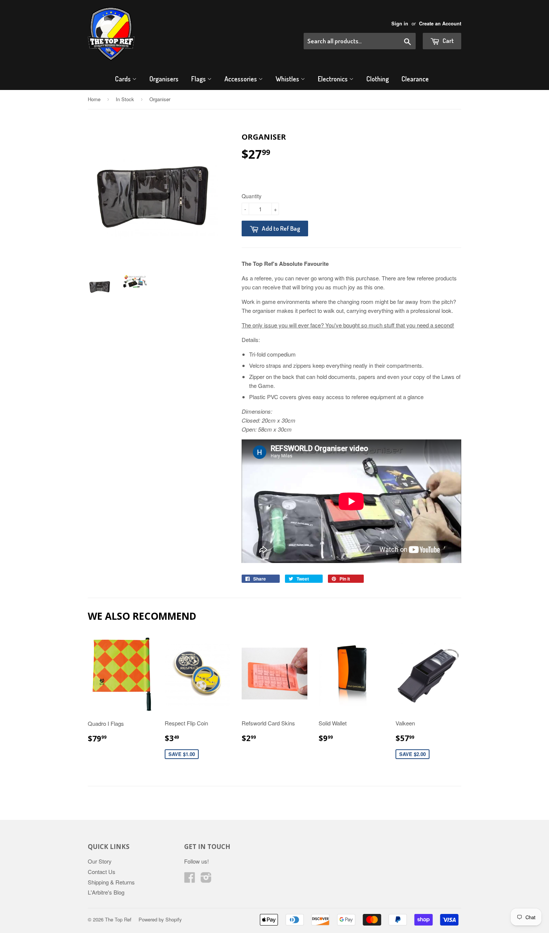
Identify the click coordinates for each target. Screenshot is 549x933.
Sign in (399, 23)
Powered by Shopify (160, 919)
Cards (123, 79)
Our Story (100, 861)
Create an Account (440, 23)
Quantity (251, 196)
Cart (447, 40)
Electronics (333, 79)
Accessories (241, 79)
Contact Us (101, 872)
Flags (199, 79)
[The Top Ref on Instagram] (206, 879)
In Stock (125, 99)
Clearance (415, 79)
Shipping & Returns (111, 882)
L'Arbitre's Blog (106, 892)
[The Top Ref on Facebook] (189, 879)
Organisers (164, 79)
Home (94, 99)
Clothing (377, 79)
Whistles (288, 79)
